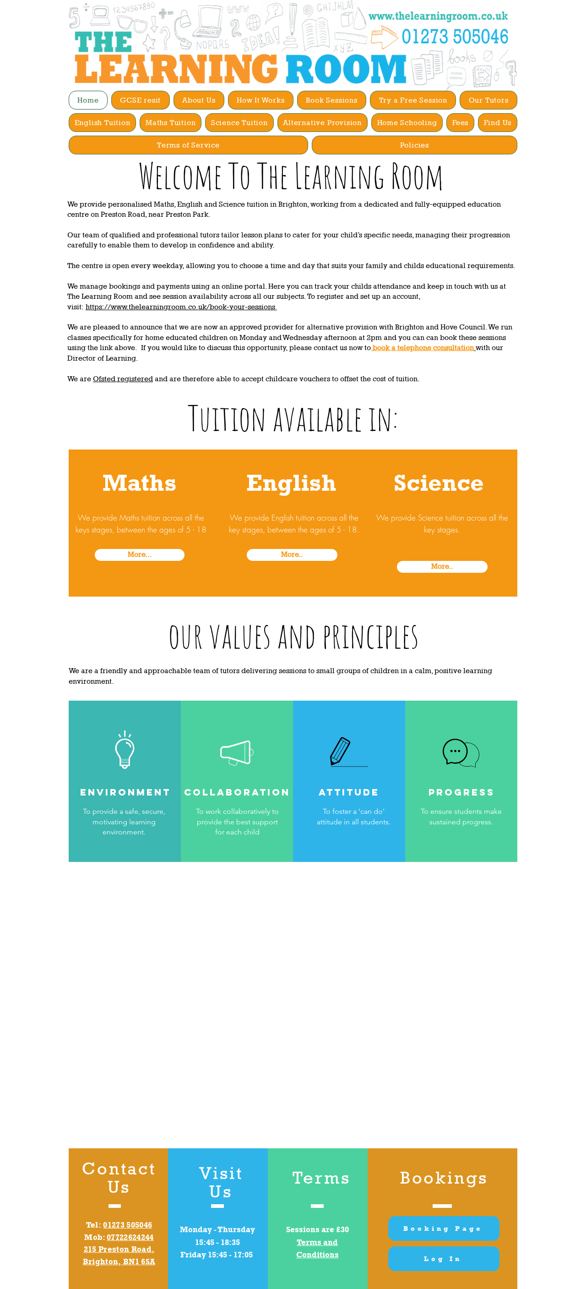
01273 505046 (127, 1224)
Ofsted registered (123, 378)
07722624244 (130, 1237)
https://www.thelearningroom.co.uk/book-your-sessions (181, 306)
